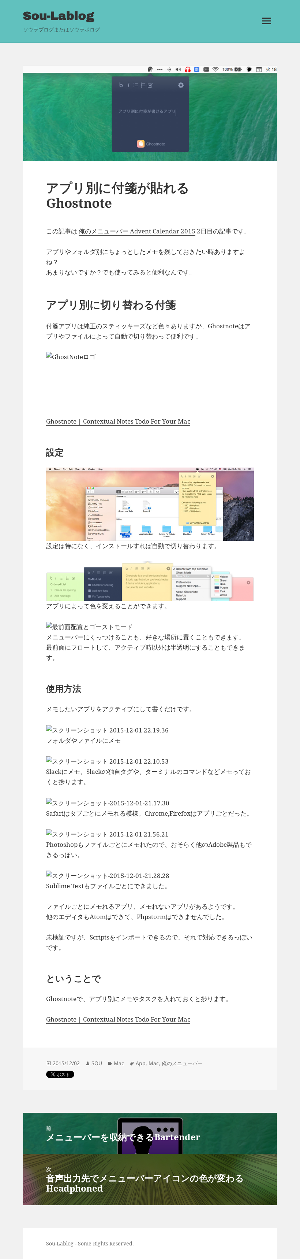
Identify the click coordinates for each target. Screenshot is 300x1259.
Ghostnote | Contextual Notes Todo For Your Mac (118, 421)
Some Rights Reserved (105, 1243)
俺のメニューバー (182, 1063)
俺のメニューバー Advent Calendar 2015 (137, 231)
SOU (96, 1063)
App (141, 1063)
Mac (119, 1063)
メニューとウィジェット (266, 31)
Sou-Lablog (58, 16)
